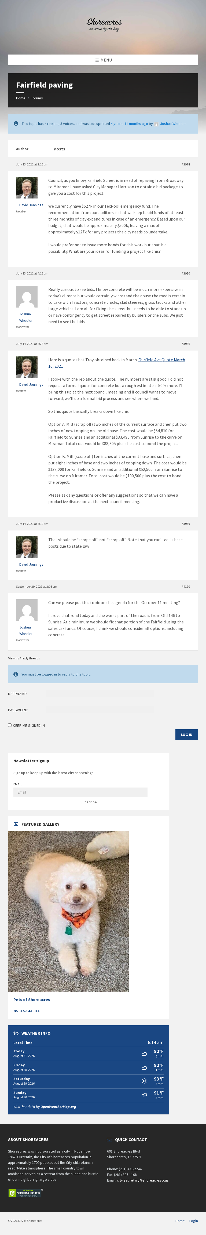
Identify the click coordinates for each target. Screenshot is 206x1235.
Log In (186, 734)
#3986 (186, 344)
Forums (37, 98)
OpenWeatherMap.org (58, 1106)
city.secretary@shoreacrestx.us (143, 1180)
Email (17, 784)
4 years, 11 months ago (129, 123)
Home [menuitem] (180, 1220)
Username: (17, 693)
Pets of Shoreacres (31, 999)
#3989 (186, 524)
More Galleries (26, 1011)
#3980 (186, 273)
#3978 (186, 164)
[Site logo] (103, 44)
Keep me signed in (29, 725)
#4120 (186, 586)
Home (20, 98)
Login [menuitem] (193, 1220)
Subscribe (88, 802)
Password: (18, 709)
